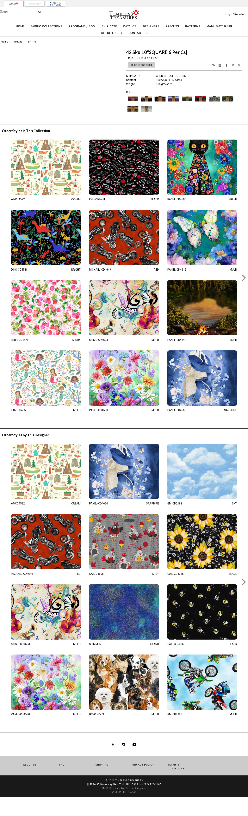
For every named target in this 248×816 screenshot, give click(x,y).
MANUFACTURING (219, 26)
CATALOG (130, 26)
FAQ (62, 764)
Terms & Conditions (176, 766)
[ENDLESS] (187, 102)
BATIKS (32, 41)
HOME (20, 26)
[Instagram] (123, 744)
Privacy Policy (143, 764)
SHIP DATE (109, 26)
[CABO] (146, 102)
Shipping (101, 764)
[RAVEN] (133, 112)
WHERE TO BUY (111, 33)
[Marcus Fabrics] (55, 4)
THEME (18, 41)
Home (4, 41)
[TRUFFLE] (146, 112)
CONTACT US (138, 33)
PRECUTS (172, 26)
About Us (29, 764)
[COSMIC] (173, 102)
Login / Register (235, 14)
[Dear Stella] (35, 4)
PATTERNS (192, 26)
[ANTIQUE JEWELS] (133, 102)
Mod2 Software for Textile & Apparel (124, 788)
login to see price (141, 64)
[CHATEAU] (160, 102)
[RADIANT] (228, 102)
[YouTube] (134, 744)
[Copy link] (213, 65)
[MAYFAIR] (214, 102)
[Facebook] (113, 744)
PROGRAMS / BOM (82, 26)
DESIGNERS (151, 26)
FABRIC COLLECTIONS (46, 26)
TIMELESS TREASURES (129, 780)
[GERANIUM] (201, 102)
